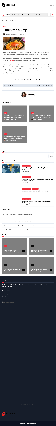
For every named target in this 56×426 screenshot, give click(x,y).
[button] (52, 14)
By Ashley (8, 34)
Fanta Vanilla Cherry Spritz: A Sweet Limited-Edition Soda (14, 117)
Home (3, 20)
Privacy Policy (5, 294)
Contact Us (4, 299)
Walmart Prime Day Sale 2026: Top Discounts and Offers (17, 218)
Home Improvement (27, 165)
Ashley (32, 95)
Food (7, 20)
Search (4, 151)
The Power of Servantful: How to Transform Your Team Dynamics (19, 222)
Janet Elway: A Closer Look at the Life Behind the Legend (17, 229)
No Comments (21, 34)
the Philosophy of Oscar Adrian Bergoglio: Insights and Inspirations (19, 225)
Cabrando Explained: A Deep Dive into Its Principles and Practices (41, 117)
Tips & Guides (35, 188)
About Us (4, 297)
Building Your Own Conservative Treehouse (35, 191)
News (33, 245)
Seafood (11, 60)
